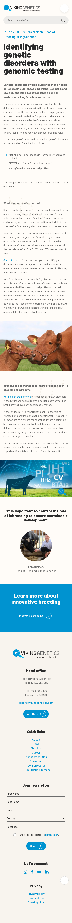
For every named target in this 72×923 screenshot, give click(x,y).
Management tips (36, 756)
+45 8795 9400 (38, 690)
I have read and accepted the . (38, 834)
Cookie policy (36, 902)
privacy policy (51, 834)
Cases (36, 739)
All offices (33, 713)
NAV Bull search (36, 765)
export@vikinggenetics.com (36, 702)
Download (36, 761)
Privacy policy (36, 893)
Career (36, 752)
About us (36, 748)
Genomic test (10, 260)
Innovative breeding (31, 615)
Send (33, 845)
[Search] (63, 20)
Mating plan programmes (17, 396)
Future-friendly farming (36, 769)
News (36, 743)
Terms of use (36, 898)
